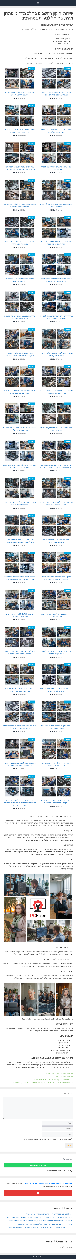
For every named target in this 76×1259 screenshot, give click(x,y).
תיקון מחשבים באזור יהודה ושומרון (58, 1073)
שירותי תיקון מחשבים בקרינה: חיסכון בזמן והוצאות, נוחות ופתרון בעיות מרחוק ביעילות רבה (40, 1221)
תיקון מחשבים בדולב (63, 1076)
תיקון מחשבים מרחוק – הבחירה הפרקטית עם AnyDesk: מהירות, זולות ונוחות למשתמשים (40, 1227)
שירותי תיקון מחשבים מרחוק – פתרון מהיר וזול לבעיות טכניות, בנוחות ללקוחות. (44, 1224)
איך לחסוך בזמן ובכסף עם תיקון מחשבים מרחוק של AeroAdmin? (49, 1214)
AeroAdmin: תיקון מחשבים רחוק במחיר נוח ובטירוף (52, 1080)
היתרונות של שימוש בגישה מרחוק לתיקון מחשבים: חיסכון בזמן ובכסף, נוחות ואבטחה (40, 1083)
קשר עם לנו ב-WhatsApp (38, 1165)
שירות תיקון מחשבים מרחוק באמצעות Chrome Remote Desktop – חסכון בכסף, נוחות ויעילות (39, 1217)
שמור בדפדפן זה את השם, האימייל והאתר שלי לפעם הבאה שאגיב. (47, 1139)
